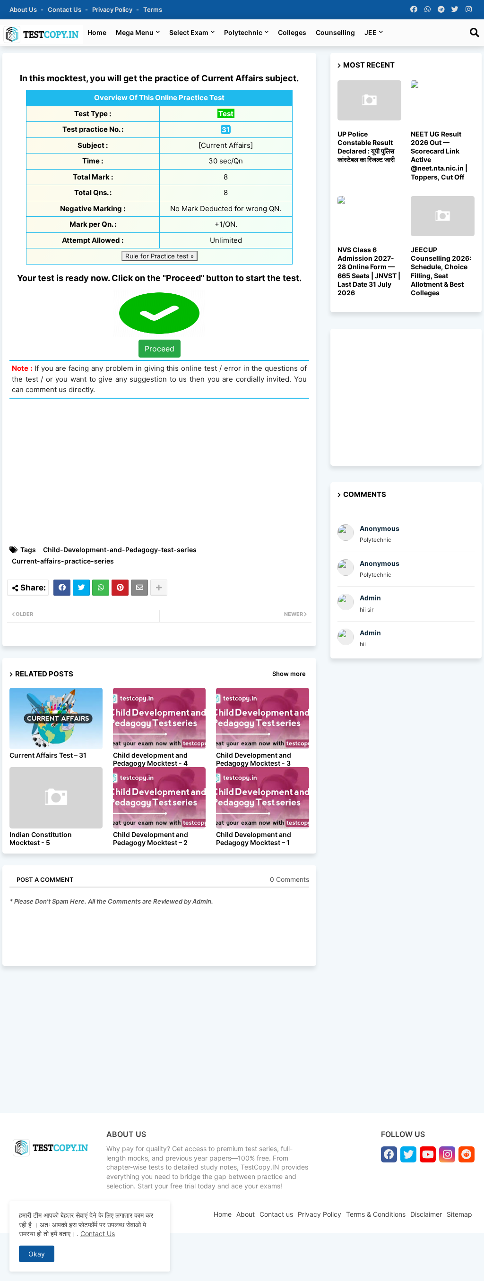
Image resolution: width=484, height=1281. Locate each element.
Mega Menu (135, 32)
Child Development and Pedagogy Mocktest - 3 (253, 759)
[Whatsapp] (100, 588)
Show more (289, 673)
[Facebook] (61, 588)
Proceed (159, 348)
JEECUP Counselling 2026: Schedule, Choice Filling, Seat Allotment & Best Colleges (441, 271)
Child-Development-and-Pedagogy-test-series (120, 550)
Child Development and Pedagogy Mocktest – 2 (150, 838)
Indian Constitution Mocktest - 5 (40, 838)
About (245, 1214)
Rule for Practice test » (159, 256)
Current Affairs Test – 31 (47, 755)
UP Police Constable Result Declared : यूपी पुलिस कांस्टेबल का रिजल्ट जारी (366, 147)
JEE (370, 32)
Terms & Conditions (376, 1214)
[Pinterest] (120, 588)
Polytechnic (243, 32)
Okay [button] (36, 1254)
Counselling (335, 32)
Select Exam (188, 32)
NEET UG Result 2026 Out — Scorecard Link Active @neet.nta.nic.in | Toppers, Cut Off (439, 155)
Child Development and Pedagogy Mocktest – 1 (253, 838)
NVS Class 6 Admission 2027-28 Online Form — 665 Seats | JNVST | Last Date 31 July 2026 (368, 271)
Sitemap (459, 1214)
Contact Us (97, 1234)
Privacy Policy (113, 9)
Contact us (65, 9)
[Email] (139, 588)
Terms (152, 9)
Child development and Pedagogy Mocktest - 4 (150, 759)
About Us (23, 9)
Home (96, 32)
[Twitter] (81, 588)
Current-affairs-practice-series (63, 561)
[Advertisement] (164, 472)
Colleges (292, 32)
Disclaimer (426, 1214)
